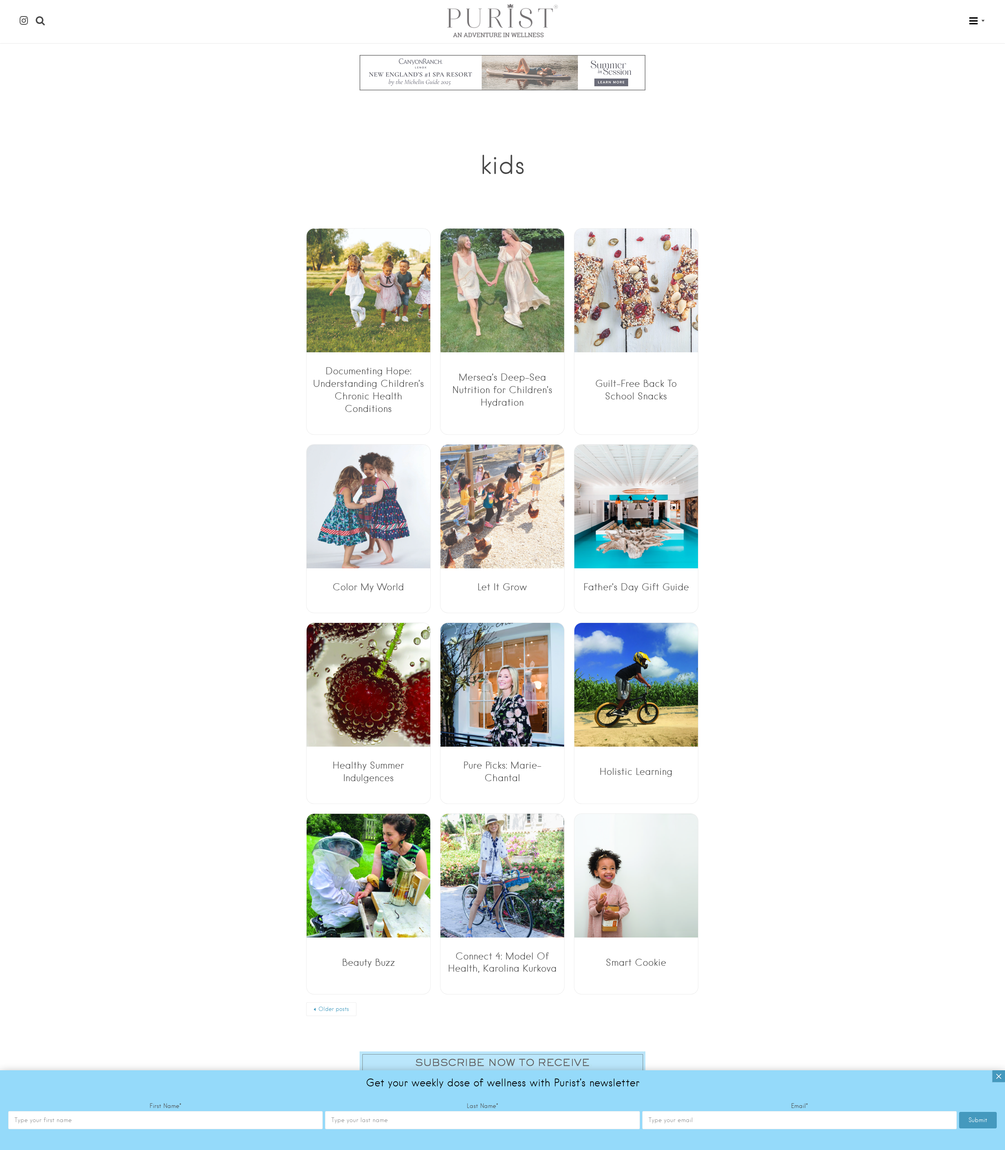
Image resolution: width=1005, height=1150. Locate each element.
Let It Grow (502, 587)
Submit (977, 1120)
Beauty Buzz (368, 962)
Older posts (333, 1009)
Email (799, 1106)
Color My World (368, 587)
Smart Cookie (636, 962)
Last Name (482, 1106)
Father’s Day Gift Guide (636, 587)
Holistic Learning (635, 771)
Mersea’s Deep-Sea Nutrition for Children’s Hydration (502, 390)
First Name (165, 1106)
